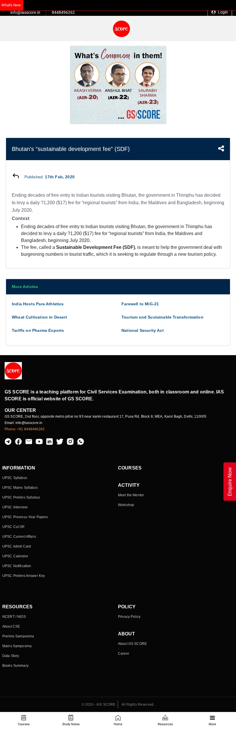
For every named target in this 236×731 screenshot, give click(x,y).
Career (123, 654)
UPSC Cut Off (13, 527)
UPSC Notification (16, 566)
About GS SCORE (132, 644)
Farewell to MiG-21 (140, 304)
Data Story (10, 656)
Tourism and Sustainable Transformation (162, 317)
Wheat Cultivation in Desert (39, 317)
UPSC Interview (15, 507)
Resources (165, 724)
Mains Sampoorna (17, 646)
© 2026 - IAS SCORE (99, 704)
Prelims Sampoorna (18, 636)
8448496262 (63, 12)
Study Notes (71, 724)
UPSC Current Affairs (19, 537)
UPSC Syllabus (14, 478)
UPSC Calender (15, 556)
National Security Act (142, 330)
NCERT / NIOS (14, 617)
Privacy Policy (129, 617)
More (212, 724)
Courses (24, 724)
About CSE (11, 626)
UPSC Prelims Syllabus (21, 497)
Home (118, 724)
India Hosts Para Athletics (38, 304)
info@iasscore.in (25, 12)
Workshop (126, 505)
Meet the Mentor (131, 495)
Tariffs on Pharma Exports (38, 330)
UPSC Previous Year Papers (25, 517)
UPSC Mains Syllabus (20, 488)
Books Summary (15, 666)
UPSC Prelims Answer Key (23, 576)
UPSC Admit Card (16, 546)
